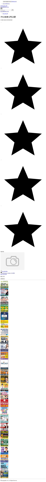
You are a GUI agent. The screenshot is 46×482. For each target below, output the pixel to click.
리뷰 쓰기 (2, 278)
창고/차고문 (5, 13)
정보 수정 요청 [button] (3, 274)
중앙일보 (3, 5)
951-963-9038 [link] (4, 271)
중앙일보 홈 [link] (13, 1)
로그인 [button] (4, 3)
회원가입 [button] (8, 3)
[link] (23, 284)
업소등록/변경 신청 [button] (4, 7)
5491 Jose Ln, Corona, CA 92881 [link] (8, 273)
